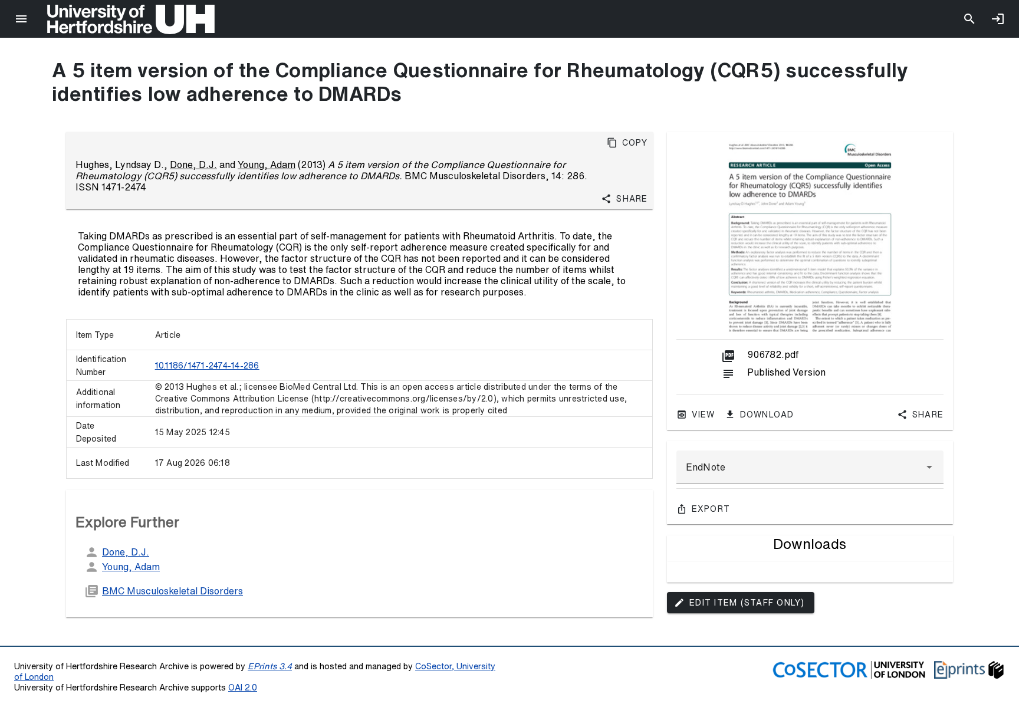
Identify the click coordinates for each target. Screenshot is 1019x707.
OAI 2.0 (242, 687)
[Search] (969, 19)
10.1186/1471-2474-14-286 (207, 365)
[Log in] (998, 19)
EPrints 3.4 (270, 666)
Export (711, 509)
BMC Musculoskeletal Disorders (172, 591)
